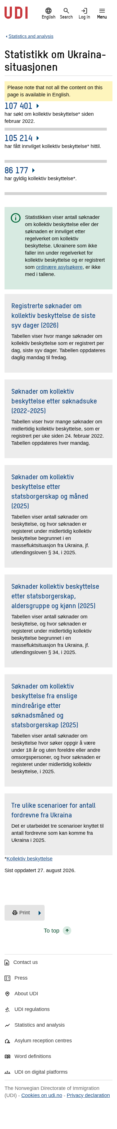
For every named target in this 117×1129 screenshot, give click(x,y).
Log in (84, 13)
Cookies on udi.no (41, 1095)
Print (21, 912)
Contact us (25, 962)
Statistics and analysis (39, 1025)
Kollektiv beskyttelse (30, 859)
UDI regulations (32, 1009)
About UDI (26, 993)
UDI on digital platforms (41, 1072)
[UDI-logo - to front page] (16, 16)
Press (21, 978)
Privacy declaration (88, 1095)
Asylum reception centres (43, 1040)
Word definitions (32, 1056)
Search (66, 13)
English (48, 13)
